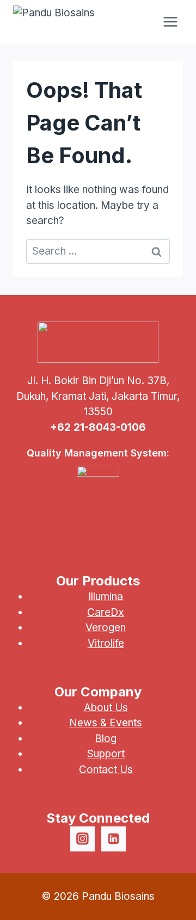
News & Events (105, 723)
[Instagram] (82, 838)
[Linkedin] (113, 838)
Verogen (105, 627)
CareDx (105, 612)
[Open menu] (170, 21)
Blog (106, 738)
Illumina (105, 596)
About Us (106, 707)
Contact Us (106, 769)
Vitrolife (106, 643)
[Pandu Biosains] (54, 21)
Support (106, 754)
